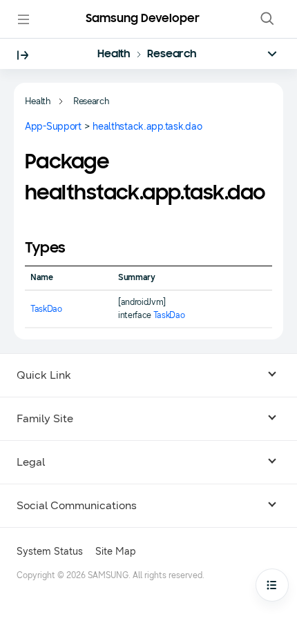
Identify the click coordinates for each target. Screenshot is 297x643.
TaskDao (46, 309)
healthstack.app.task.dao (147, 126)
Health (114, 54)
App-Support (53, 126)
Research (172, 54)
